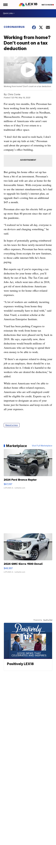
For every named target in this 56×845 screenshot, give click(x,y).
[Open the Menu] (5, 4)
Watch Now (47, 5)
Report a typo (11, 425)
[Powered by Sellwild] (47, 620)
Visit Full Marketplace (42, 446)
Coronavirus (14, 26)
